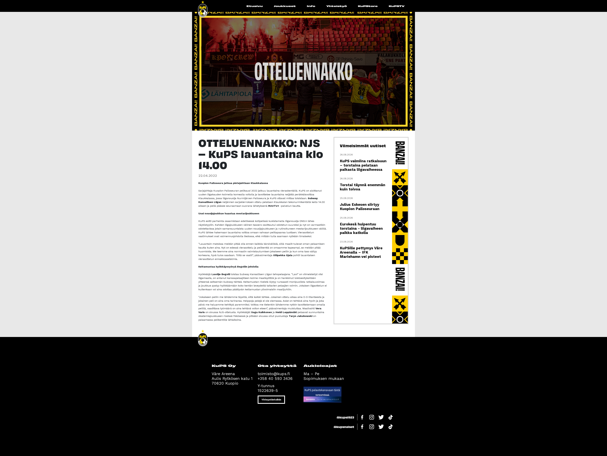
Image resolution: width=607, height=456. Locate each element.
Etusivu (254, 5)
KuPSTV (397, 5)
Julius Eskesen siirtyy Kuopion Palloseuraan (359, 206)
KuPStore (368, 5)
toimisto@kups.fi (274, 373)
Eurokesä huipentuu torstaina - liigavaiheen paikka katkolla (361, 228)
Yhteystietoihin (271, 399)
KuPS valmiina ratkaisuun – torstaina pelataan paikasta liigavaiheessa (363, 165)
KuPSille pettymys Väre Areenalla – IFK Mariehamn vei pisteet (361, 252)
